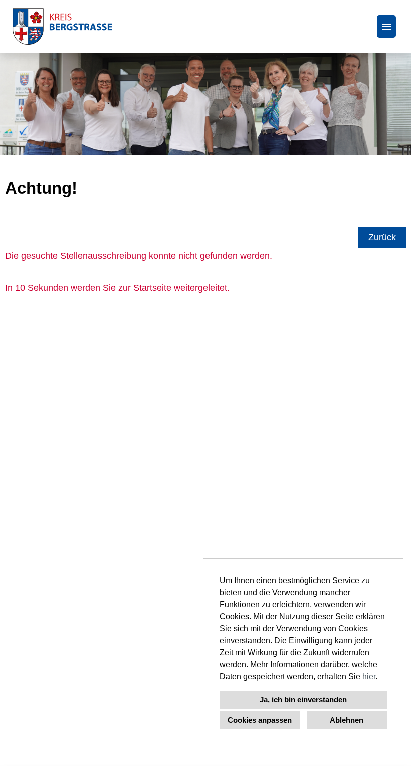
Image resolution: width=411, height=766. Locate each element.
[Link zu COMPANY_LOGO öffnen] (62, 26)
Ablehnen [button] (346, 720)
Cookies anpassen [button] (260, 720)
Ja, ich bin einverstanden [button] (303, 699)
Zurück (382, 237)
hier (368, 676)
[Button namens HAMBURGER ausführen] (386, 26)
